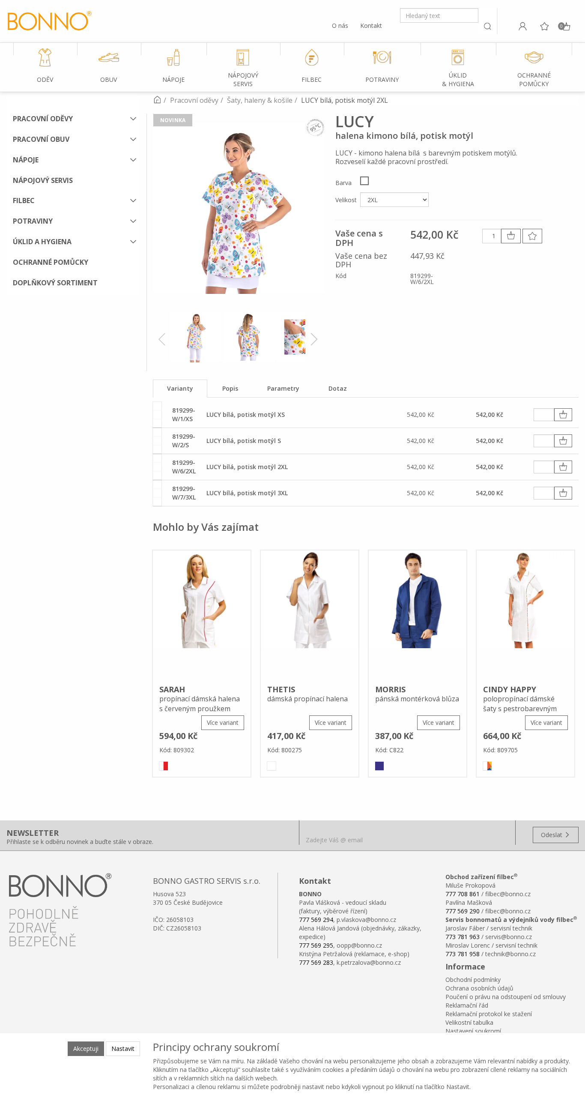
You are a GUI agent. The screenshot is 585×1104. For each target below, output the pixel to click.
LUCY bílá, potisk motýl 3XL (247, 493)
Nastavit (122, 1048)
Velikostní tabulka (469, 1022)
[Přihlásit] (522, 26)
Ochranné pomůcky (50, 262)
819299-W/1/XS (183, 414)
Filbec (24, 200)
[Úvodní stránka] (157, 100)
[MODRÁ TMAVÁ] (379, 766)
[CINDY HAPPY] (525, 615)
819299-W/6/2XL (184, 466)
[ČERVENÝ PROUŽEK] (163, 766)
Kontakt (371, 25)
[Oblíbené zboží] (544, 26)
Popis (230, 388)
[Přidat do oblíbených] (532, 236)
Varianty (180, 388)
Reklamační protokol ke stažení (488, 1014)
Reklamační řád (466, 1005)
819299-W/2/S (183, 440)
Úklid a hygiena (42, 241)
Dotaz (337, 388)
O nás (340, 25)
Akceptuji (85, 1048)
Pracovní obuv (41, 139)
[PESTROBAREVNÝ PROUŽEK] (487, 766)
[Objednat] (563, 414)
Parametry (283, 388)
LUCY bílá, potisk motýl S (243, 441)
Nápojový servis (43, 180)
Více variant (223, 722)
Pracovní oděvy (43, 118)
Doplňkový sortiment (55, 282)
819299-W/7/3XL (184, 493)
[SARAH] (202, 615)
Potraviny (33, 221)
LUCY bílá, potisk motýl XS (245, 414)
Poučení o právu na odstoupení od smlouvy (505, 997)
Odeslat (552, 835)
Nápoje (26, 160)
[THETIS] (309, 615)
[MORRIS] (417, 615)
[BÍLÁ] (364, 181)
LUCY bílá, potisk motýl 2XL (247, 467)
